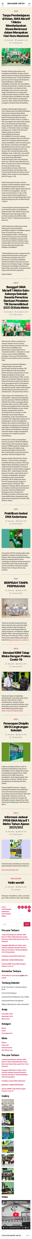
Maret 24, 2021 (22, 887)
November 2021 (7, 1016)
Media (4, 916)
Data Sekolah (6, 914)
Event (16, 11)
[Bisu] (25, 1228)
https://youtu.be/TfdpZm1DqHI (12, 711)
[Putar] (4, 1228)
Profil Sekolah (6, 909)
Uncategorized (16, 878)
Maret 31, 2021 (22, 521)
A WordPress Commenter (11, 975)
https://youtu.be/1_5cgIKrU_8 (19, 640)
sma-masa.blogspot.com (10, 870)
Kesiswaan (5, 911)
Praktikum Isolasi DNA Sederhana (16, 515)
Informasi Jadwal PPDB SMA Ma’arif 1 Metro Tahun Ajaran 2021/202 (16, 822)
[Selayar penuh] (28, 1228)
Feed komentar (7, 1047)
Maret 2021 (6, 1019)
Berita (16, 282)
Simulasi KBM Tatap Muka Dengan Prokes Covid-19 (16, 656)
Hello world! (16, 882)
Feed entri (5, 1045)
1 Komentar (17, 889)
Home (4, 907)
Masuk (4, 1042)
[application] (16, 1214)
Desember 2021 (7, 1014)
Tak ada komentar (17, 43)
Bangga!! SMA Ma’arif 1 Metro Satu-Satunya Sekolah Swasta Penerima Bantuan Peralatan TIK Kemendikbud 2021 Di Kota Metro (16, 297)
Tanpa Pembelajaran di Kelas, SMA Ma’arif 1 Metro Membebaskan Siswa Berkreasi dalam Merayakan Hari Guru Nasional (16, 25)
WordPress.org (7, 1050)
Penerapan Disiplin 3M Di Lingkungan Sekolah (16, 727)
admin (11, 40)
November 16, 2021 (22, 312)
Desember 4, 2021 (22, 40)
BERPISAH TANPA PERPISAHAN (16, 584)
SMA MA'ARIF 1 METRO (16, 3)
